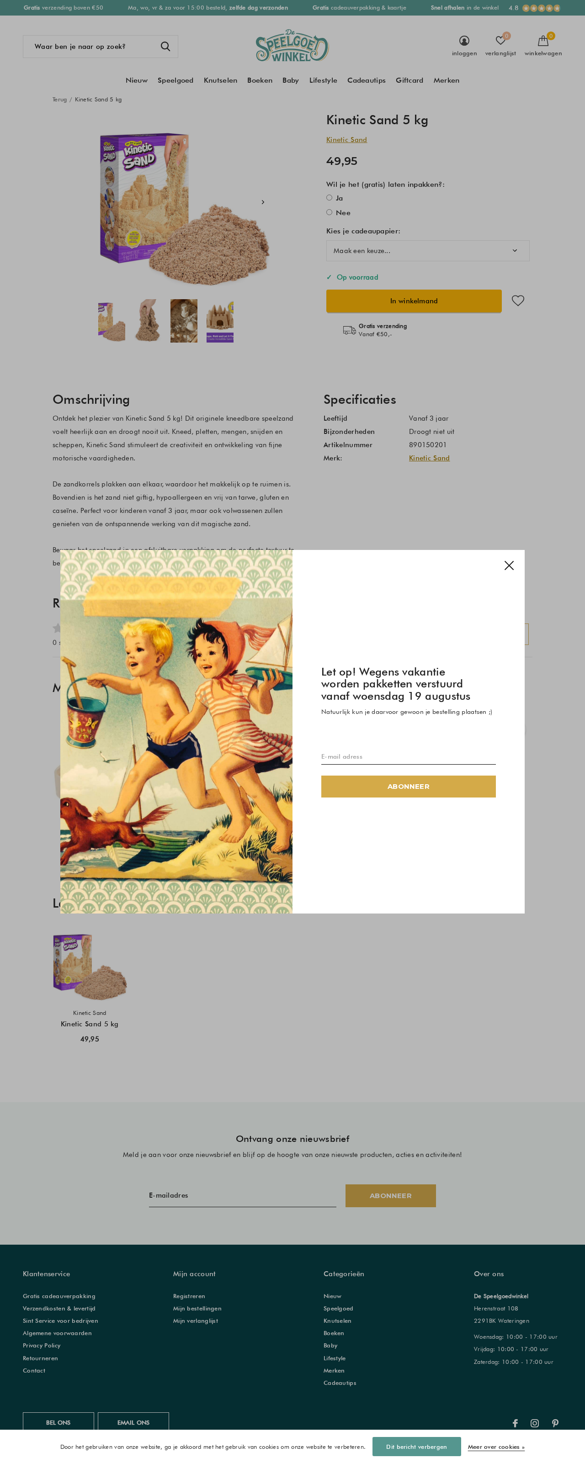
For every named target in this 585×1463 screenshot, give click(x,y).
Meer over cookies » (496, 1446)
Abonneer (409, 786)
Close (509, 565)
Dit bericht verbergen (416, 1446)
